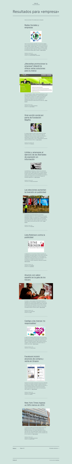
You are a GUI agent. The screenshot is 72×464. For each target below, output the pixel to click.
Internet (35, 54)
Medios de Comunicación (34, 181)
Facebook (31, 394)
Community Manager (33, 55)
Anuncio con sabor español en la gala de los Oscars (35, 277)
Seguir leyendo (43, 50)
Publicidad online (32, 393)
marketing (33, 106)
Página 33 (22, 448)
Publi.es (36, 3)
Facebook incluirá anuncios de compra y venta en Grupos (34, 358)
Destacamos (32, 54)
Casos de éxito (32, 311)
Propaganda (32, 265)
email (30, 106)
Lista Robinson (32, 266)
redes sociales (38, 55)
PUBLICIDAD (32, 226)
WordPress (57, 460)
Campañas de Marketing (33, 105)
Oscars (31, 312)
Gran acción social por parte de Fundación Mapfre (34, 117)
